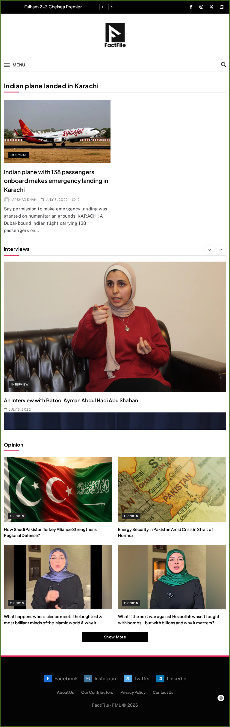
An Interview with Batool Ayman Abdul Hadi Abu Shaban (71, 400)
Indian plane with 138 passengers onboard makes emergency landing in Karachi (56, 180)
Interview (19, 384)
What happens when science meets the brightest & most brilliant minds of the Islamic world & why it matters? (53, 622)
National (18, 155)
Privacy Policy (133, 692)
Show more (115, 637)
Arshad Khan (24, 199)
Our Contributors (97, 692)
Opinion (17, 516)
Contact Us (163, 692)
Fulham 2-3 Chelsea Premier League (53, 6)
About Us (65, 692)
